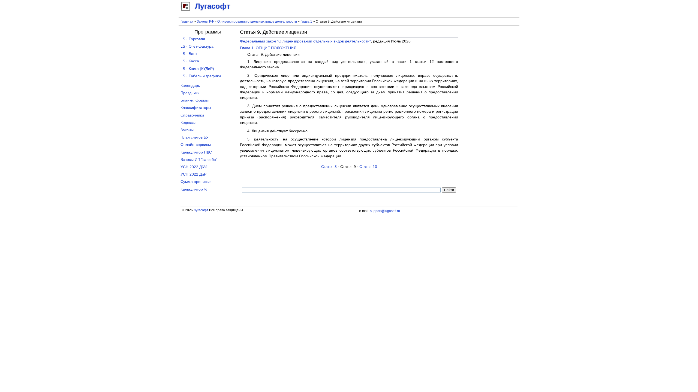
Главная (186, 21)
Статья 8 (329, 167)
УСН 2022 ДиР (193, 174)
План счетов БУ (194, 137)
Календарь (190, 86)
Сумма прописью (196, 182)
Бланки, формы (194, 100)
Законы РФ (205, 21)
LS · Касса (189, 61)
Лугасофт (201, 210)
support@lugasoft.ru (385, 211)
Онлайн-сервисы (195, 145)
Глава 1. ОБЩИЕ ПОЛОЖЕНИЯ (268, 48)
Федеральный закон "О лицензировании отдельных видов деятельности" (305, 41)
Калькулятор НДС (196, 152)
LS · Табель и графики (200, 76)
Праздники (190, 93)
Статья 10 (368, 167)
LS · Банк (188, 54)
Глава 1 (306, 21)
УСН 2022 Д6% (193, 167)
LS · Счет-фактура (196, 46)
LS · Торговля (192, 39)
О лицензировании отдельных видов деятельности (257, 21)
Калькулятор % (193, 189)
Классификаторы (195, 108)
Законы (187, 130)
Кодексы (187, 123)
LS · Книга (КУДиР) (197, 69)
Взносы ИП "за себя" (198, 160)
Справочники (192, 115)
